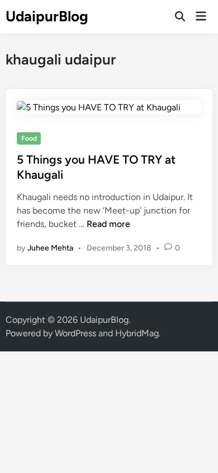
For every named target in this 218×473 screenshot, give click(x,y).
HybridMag (137, 333)
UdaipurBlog (47, 16)
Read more (108, 224)
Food (29, 138)
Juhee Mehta (50, 248)
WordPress (75, 333)
